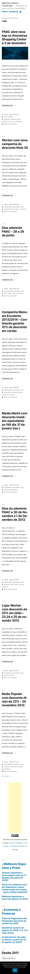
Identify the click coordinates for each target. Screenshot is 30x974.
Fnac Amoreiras (17, 121)
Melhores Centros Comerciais (10, 4)
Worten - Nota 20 (20, 209)
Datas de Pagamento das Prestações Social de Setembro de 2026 (14, 921)
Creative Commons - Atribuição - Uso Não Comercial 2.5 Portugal (15, 846)
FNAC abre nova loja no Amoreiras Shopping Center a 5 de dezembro (14, 37)
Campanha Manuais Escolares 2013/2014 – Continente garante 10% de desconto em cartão (15, 321)
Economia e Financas (11, 911)
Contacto (13, 11)
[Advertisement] (15, 807)
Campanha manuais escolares (13, 392)
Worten (12, 209)
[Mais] (20, 12)
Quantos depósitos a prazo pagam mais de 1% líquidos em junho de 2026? (14, 876)
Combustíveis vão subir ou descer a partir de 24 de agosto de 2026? (14, 939)
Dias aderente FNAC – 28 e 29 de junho (13, 231)
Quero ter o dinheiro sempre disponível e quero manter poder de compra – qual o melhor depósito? (15, 888)
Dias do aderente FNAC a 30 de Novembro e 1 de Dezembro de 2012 (15, 514)
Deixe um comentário (10, 124)
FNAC (10, 121)
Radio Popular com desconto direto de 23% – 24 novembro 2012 (15, 699)
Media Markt (14, 490)
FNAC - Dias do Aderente (16, 293)
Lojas (5, 117)
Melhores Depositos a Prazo (14, 866)
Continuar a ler (9, 105)
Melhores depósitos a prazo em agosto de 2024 (15, 897)
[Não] (28, 968)
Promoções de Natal (16, 766)
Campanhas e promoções (12, 207)
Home (5, 11)
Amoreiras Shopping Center (12, 119)
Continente (5, 395)
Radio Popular (6, 769)
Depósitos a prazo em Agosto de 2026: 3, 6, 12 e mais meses (15, 930)
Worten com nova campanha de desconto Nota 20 (15, 144)
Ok (15, 970)
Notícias (10, 117)
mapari (6, 114)
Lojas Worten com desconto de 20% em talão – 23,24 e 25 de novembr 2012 (14, 613)
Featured (4, 121)
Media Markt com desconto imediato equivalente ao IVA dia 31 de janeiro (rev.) (14, 420)
